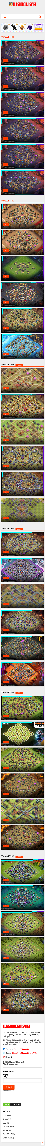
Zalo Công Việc (9, 1134)
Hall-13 (18, 857)
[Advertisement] (22, 10)
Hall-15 (18, 529)
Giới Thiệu (7, 1116)
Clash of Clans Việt (21, 1049)
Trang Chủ (7, 1119)
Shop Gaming (8, 1138)
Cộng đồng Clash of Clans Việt (24, 1053)
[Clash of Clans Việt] (22, 5)
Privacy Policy (8, 1127)
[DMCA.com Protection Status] (12, 1106)
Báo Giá (6, 1123)
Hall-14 (18, 693)
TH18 (5, 60)
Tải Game (7, 1130)
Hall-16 (18, 365)
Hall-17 (6, 224)
